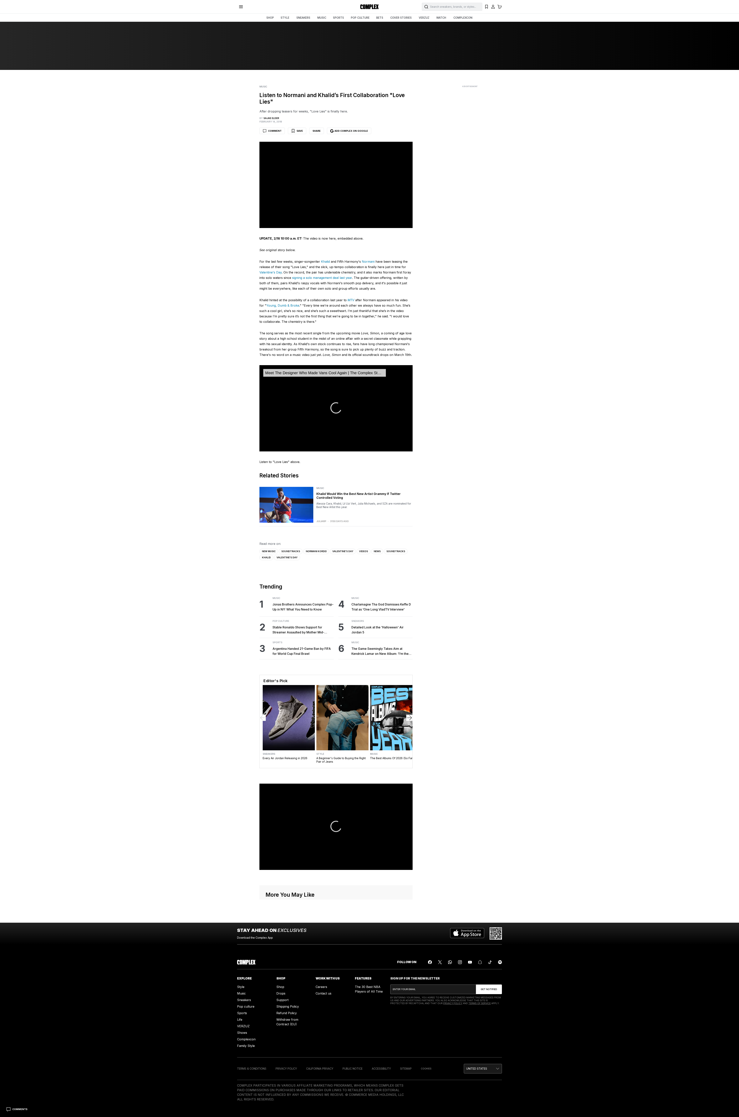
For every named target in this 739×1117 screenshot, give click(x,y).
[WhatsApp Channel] (450, 962)
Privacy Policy (452, 1003)
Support (282, 1000)
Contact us (323, 993)
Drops (280, 993)
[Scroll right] (409, 718)
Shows (242, 1033)
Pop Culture (281, 621)
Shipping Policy (287, 1006)
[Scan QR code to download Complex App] (496, 933)
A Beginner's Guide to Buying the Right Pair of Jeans (341, 759)
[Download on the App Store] (467, 933)
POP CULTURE (360, 17)
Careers (321, 987)
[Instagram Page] (460, 962)
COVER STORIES (401, 17)
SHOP (270, 17)
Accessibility (381, 1068)
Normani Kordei (316, 551)
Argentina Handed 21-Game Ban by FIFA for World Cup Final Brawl (302, 651)
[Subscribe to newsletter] (489, 989)
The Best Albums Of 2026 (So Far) (392, 758)
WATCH (441, 17)
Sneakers (357, 621)
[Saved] (486, 7)
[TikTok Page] (490, 962)
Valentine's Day (270, 272)
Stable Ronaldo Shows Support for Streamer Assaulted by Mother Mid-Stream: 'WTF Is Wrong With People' (299, 630)
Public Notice (353, 1068)
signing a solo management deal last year (322, 278)
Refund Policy (286, 1013)
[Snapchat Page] (480, 962)
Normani (368, 261)
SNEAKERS (303, 17)
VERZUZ (424, 17)
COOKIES (426, 1068)
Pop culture (245, 1006)
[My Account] (493, 6)
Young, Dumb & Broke (282, 305)
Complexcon (246, 1039)
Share (317, 130)
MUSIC (321, 17)
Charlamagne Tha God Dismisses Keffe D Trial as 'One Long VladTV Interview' (381, 606)
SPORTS (338, 17)
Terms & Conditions (251, 1068)
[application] (336, 408)
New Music (269, 551)
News (377, 551)
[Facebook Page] (430, 962)
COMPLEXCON (462, 17)
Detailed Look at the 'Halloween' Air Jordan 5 (377, 629)
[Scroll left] (263, 718)
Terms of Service (479, 1003)
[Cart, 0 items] (499, 6)
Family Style (246, 1046)
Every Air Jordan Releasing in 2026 (285, 758)
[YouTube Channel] (470, 962)
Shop (280, 987)
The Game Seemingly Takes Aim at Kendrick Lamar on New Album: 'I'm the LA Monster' (380, 651)
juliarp (321, 521)
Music (263, 86)
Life (239, 1019)
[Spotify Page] (500, 962)
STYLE (285, 17)
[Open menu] (241, 7)
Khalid (325, 261)
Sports (277, 642)
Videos (363, 551)
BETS (379, 17)
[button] (336, 407)
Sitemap (406, 1068)
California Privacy (319, 1068)
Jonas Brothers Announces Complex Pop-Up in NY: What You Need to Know (303, 606)
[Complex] (369, 6)
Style (320, 754)
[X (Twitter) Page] (440, 962)
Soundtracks (290, 551)
